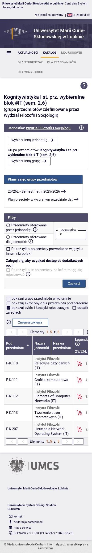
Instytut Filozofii (47, 359)
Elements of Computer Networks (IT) (52, 398)
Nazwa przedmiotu (62, 345)
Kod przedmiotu (15, 345)
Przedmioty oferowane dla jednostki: (26, 239)
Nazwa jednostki (41, 345)
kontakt (18, 516)
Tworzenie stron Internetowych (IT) (48, 414)
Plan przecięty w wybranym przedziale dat (40, 199)
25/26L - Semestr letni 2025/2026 (34, 191)
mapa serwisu (23, 527)
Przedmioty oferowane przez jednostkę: (26, 227)
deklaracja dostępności (28, 522)
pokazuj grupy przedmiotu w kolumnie (41, 298)
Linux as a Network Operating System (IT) (51, 431)
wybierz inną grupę (26, 161)
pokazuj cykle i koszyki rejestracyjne (40, 308)
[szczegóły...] (86, 363)
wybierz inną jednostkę (29, 140)
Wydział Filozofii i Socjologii (48, 128)
